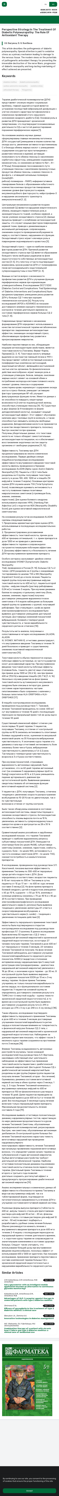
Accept (29, 1491)
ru (46, 4)
